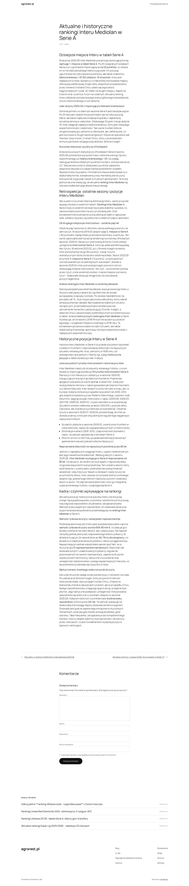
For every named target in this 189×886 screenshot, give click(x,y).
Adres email (63, 734)
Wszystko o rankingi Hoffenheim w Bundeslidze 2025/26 (49, 657)
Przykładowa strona (159, 4)
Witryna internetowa (66, 744)
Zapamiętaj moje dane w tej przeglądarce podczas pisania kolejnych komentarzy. (88, 755)
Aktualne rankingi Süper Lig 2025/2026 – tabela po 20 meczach (55, 826)
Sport (67, 44)
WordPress (164, 879)
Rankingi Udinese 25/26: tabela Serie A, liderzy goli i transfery (54, 818)
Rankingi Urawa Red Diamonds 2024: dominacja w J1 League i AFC (56, 811)
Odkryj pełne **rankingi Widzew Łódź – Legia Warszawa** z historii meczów (62, 804)
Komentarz (63, 695)
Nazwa (62, 724)
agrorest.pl (27, 3)
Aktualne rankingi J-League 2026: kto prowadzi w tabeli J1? (139, 657)
